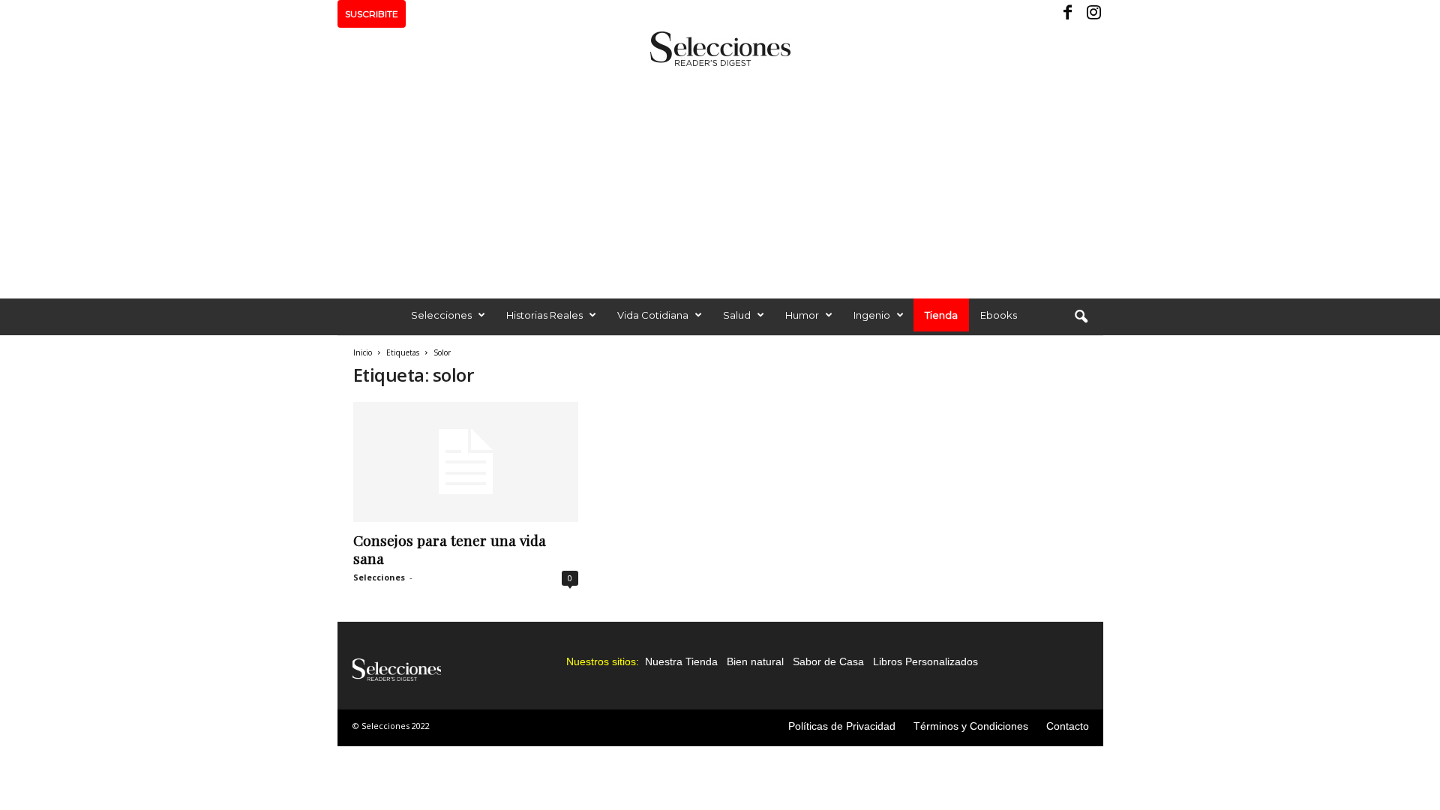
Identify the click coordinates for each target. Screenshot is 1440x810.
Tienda (941, 315)
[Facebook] (1069, 14)
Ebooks (998, 315)
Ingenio (872, 315)
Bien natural (755, 662)
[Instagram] (1092, 14)
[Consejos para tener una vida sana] (465, 462)
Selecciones (441, 315)
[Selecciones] (720, 49)
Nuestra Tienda (681, 662)
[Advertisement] (720, 179)
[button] (1080, 317)
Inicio (362, 352)
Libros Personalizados (925, 662)
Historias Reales (544, 315)
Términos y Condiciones (971, 726)
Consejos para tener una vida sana (449, 549)
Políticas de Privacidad (842, 726)
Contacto (1067, 726)
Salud (737, 315)
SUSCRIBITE (371, 14)
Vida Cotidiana (652, 315)
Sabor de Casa (828, 662)
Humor (802, 315)
